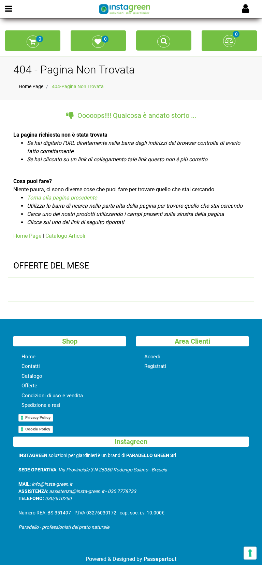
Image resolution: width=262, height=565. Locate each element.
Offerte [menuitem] (29, 386)
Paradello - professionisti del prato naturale (63, 527)
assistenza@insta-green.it (76, 491)
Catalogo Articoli (65, 236)
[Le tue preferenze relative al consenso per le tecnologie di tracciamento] (250, 553)
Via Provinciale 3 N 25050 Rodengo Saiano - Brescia (112, 469)
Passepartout (160, 559)
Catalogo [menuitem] (31, 376)
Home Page (31, 86)
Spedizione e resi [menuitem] (40, 405)
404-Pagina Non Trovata (78, 86)
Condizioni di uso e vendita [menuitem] (52, 395)
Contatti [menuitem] (30, 366)
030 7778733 (122, 491)
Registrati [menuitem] (155, 366)
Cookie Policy (37, 429)
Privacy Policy (37, 417)
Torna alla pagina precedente (62, 197)
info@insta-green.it (52, 484)
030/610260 (58, 498)
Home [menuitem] (28, 357)
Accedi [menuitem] (152, 357)
